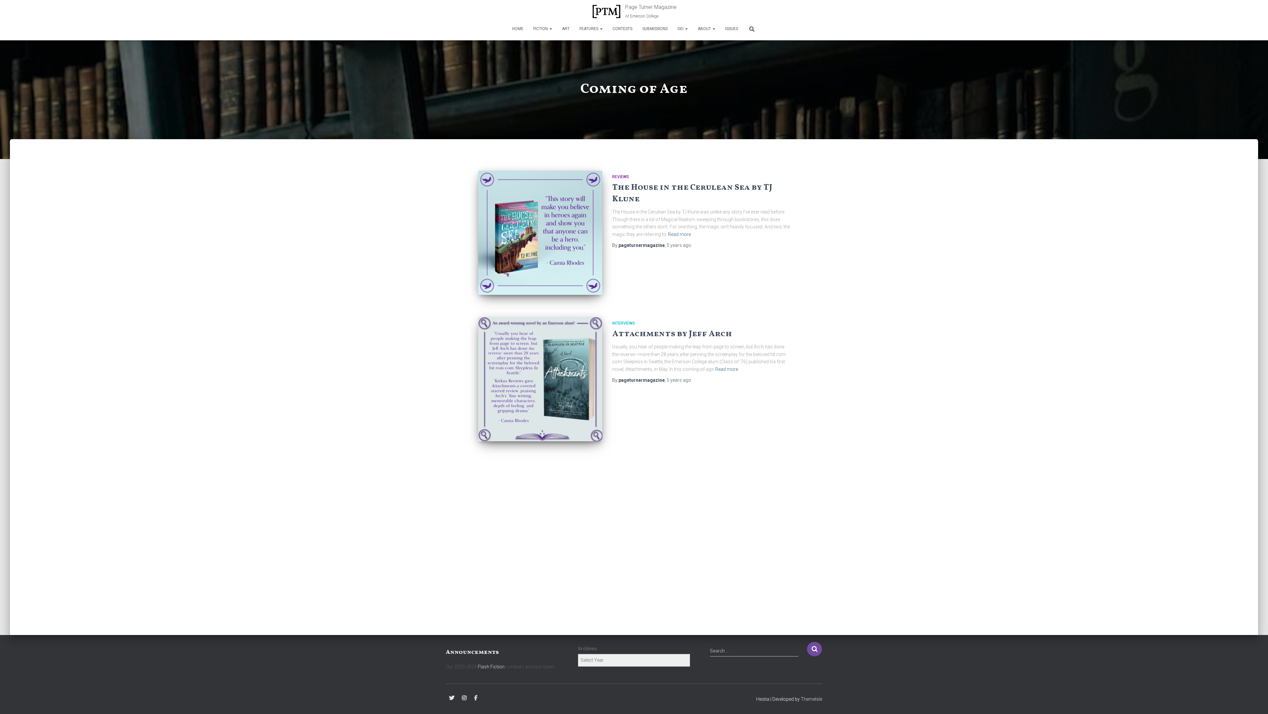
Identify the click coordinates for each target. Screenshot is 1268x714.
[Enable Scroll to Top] (1255, 701)
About (705, 28)
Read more (679, 234)
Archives (587, 648)
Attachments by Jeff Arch (672, 334)
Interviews (623, 323)
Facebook (476, 698)
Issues (731, 28)
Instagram (464, 698)
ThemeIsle (811, 699)
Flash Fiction (491, 666)
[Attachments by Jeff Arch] (540, 379)
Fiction (541, 28)
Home (517, 28)
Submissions (655, 28)
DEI (681, 28)
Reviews (620, 177)
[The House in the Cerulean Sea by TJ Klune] (540, 233)
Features (589, 28)
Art (566, 28)
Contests (622, 28)
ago (679, 245)
